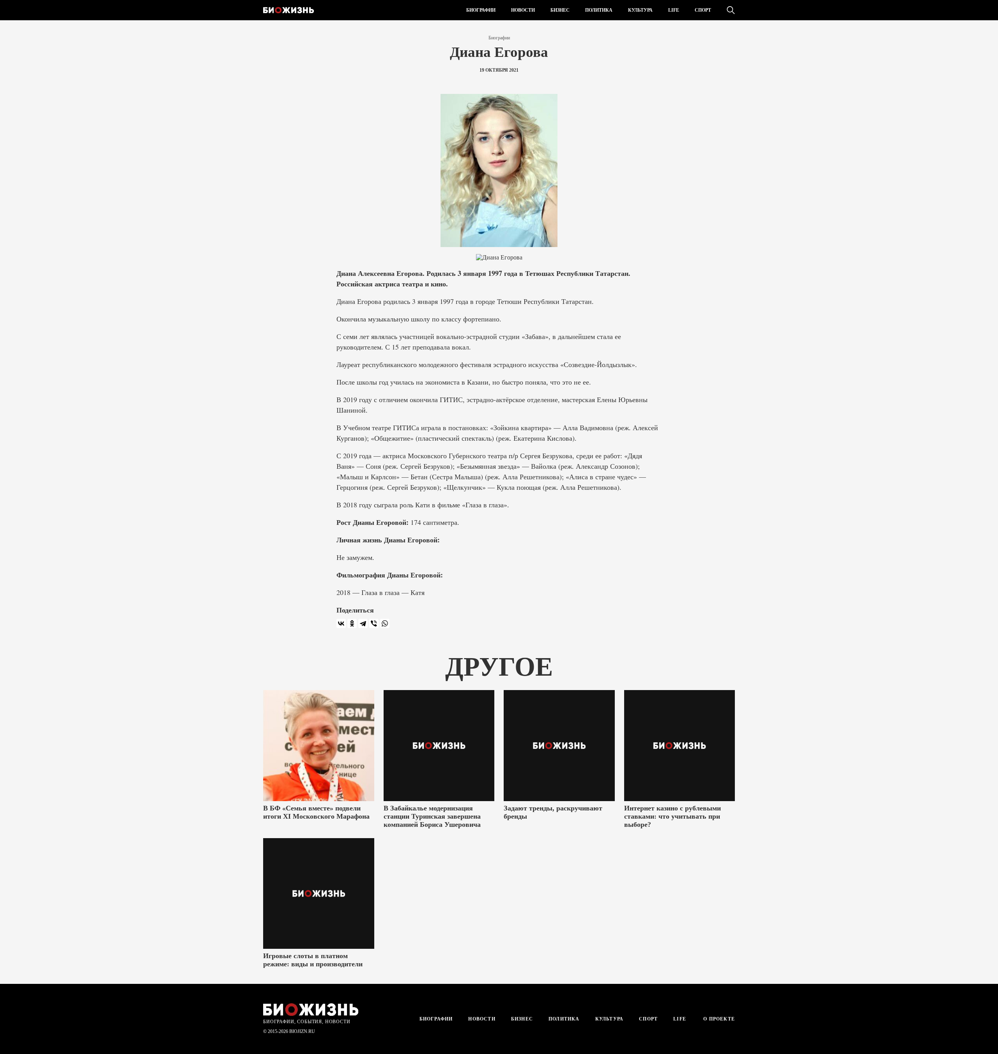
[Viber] (374, 623)
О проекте (718, 1019)
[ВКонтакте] (341, 623)
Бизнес (560, 10)
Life (673, 10)
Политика (598, 10)
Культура (640, 10)
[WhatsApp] (384, 623)
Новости (523, 10)
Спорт (703, 10)
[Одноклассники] (352, 623)
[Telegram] (363, 623)
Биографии (480, 10)
